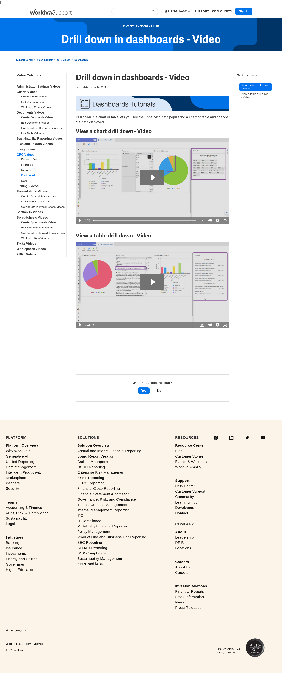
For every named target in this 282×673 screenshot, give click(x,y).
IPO (80, 515)
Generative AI (17, 456)
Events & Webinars (191, 462)
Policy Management (93, 532)
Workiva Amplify (188, 467)
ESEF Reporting (90, 478)
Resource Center (190, 445)
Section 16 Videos (30, 212)
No (159, 391)
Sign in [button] (243, 11)
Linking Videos (28, 186)
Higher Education (20, 570)
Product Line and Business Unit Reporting (111, 537)
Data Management (21, 467)
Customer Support (190, 491)
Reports (26, 170)
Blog (179, 451)
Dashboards (81, 60)
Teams (11, 502)
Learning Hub (186, 502)
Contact (181, 513)
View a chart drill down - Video (255, 87)
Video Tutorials (45, 60)
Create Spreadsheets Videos (38, 222)
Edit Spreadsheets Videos (37, 227)
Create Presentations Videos (38, 196)
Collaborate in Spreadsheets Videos (43, 232)
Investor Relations (191, 586)
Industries (14, 537)
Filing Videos (26, 149)
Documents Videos (31, 112)
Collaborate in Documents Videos (41, 127)
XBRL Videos (26, 254)
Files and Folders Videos (35, 144)
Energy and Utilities (22, 559)
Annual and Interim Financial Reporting (109, 451)
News (180, 602)
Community (184, 497)
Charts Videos (27, 91)
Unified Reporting (20, 462)
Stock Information (189, 597)
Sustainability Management (99, 559)
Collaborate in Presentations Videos (43, 206)
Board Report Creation (95, 456)
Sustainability (17, 518)
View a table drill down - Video (254, 95)
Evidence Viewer (31, 159)
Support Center (24, 60)
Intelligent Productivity (24, 472)
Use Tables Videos (32, 133)
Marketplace (16, 478)
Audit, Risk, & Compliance (27, 513)
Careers (182, 562)
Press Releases (188, 608)
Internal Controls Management (102, 505)
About (180, 532)
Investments (16, 554)
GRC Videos (63, 60)
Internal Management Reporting (103, 510)
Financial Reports (189, 591)
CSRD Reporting (91, 467)
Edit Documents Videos (35, 122)
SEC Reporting (89, 542)
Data (24, 180)
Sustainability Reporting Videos (40, 138)
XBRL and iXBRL (91, 564)
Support (182, 481)
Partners (13, 483)
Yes (143, 391)
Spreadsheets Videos (32, 217)
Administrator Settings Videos (38, 86)
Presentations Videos (32, 191)
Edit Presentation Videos (36, 201)
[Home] (51, 12)
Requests (27, 164)
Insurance (14, 548)
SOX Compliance (91, 553)
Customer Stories (189, 456)
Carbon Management (94, 462)
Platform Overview (22, 445)
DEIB (179, 543)
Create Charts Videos (34, 96)
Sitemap (38, 643)
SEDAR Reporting (92, 548)
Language (178, 11)
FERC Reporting (91, 483)
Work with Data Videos (35, 238)
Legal (10, 524)
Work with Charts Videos (36, 107)
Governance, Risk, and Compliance (106, 499)
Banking (12, 543)
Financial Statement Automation (103, 494)
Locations (183, 548)
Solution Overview (93, 445)
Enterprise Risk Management (101, 472)
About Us (182, 567)
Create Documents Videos (37, 117)
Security (12, 488)
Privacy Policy (23, 643)
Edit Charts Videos (32, 101)
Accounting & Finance (24, 508)
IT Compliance (89, 521)
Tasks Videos (26, 243)
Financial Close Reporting (98, 488)
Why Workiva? (18, 451)
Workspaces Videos (31, 249)
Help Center (185, 486)
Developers (184, 508)
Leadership (184, 537)
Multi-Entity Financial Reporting (102, 526)
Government (16, 564)
